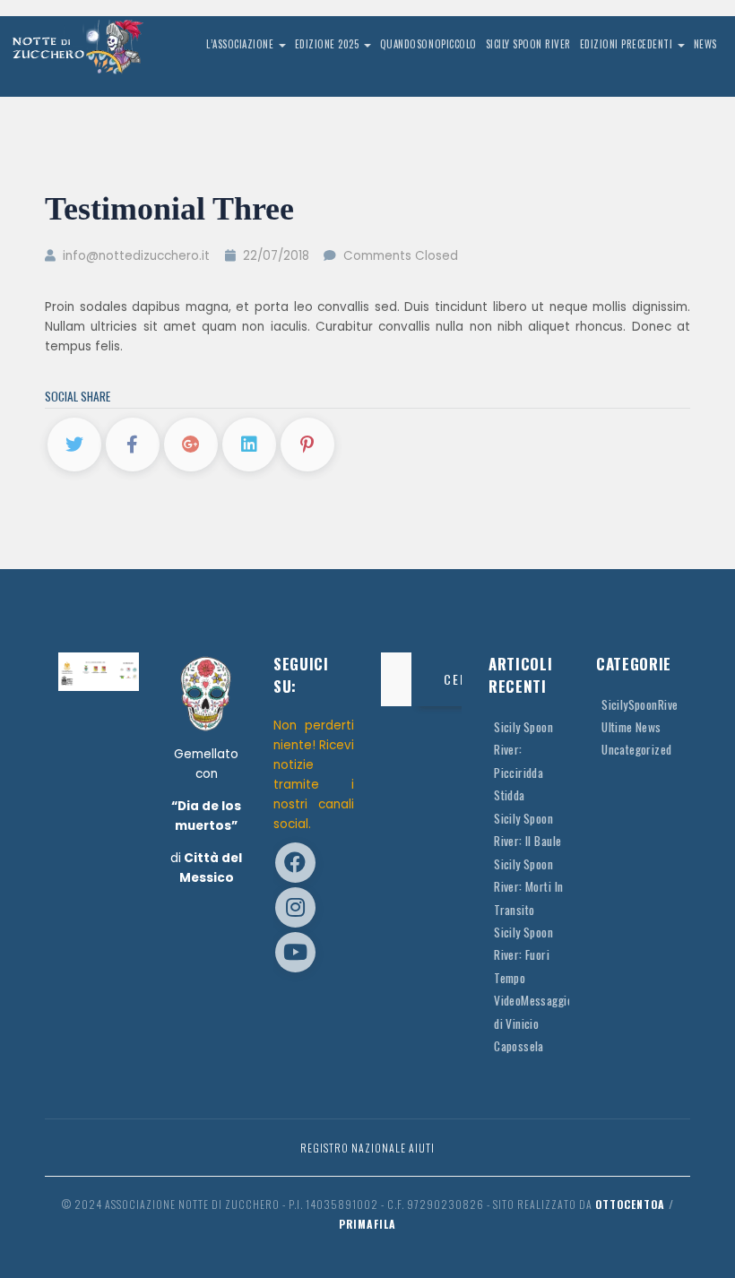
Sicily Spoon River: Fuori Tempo (523, 955)
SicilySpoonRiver (642, 704)
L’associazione (241, 44)
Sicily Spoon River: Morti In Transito (528, 887)
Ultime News (631, 727)
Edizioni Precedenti (628, 44)
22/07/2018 (276, 255)
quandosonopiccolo (428, 44)
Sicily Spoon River (528, 44)
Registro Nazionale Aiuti (367, 1147)
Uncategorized (636, 749)
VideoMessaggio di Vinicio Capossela (533, 1023)
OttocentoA (630, 1204)
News (705, 44)
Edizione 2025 (328, 44)
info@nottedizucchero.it (134, 255)
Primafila (367, 1223)
